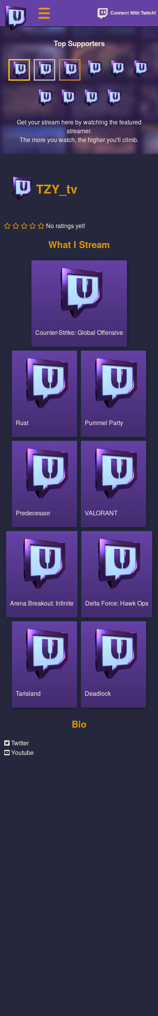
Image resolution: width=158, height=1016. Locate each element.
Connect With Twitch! (132, 12)
